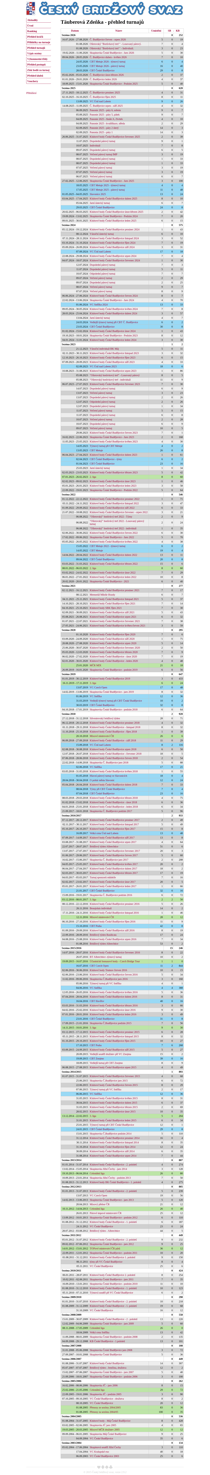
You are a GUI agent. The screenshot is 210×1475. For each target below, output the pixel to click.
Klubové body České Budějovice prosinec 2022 (114, 499)
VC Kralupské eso (99, 1451)
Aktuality (32, 20)
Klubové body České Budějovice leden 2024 (113, 340)
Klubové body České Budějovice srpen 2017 (113, 842)
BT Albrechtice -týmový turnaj (106, 957)
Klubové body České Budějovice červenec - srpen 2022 (119, 512)
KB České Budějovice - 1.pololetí (107, 1341)
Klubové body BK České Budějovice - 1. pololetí (115, 1182)
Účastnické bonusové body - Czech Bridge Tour (115, 961)
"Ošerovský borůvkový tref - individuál (110, 379)
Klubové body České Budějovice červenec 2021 (115, 621)
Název (118, 30)
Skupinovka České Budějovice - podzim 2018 (113, 709)
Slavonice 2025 (98, 194)
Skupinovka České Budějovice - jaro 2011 (112, 1279)
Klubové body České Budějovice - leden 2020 (114, 661)
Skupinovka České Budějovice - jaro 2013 (112, 1199)
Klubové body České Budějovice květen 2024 (114, 309)
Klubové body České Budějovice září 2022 (112, 507)
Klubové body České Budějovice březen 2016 (114, 1005)
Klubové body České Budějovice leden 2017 (113, 886)
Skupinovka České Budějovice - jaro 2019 (112, 691)
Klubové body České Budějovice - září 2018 (113, 740)
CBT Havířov (97, 1001)
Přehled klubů (35, 75)
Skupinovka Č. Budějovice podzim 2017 (111, 811)
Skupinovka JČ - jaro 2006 (104, 1385)
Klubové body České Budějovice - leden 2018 (114, 806)
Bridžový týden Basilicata (103, 934)
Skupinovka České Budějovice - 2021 (109, 581)
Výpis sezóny (34, 53)
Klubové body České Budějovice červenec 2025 (115, 136)
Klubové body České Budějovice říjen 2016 (112, 921)
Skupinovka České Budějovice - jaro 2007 (112, 1372)
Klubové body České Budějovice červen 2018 (114, 758)
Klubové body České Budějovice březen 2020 (114, 652)
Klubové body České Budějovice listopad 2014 (114, 1142)
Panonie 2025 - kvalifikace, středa (107, 123)
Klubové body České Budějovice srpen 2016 (113, 939)
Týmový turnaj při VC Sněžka (105, 983)
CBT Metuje (96, 450)
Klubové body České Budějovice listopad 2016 (114, 912)
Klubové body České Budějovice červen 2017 (114, 855)
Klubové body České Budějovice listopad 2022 (114, 503)
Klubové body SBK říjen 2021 (106, 608)
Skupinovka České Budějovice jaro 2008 (111, 1350)
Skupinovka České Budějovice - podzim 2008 (113, 1336)
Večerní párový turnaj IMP (103, 154)
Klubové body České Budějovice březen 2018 (114, 797)
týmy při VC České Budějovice (106, 1261)
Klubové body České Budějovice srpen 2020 (113, 643)
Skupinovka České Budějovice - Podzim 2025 (114, 83)
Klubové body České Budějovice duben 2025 (113, 198)
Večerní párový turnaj (101, 167)
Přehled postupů (36, 64)
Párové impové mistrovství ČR (106, 1213)
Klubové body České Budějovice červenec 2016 (115, 952)
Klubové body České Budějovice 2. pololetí (112, 1275)
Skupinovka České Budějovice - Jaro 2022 (112, 537)
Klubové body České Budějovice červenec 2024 (115, 260)
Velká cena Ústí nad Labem (104, 833)
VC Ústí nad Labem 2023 (103, 366)
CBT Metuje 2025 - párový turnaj (107, 189)
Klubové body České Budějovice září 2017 (112, 837)
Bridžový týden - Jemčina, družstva (108, 1367)
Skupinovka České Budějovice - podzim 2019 (113, 669)
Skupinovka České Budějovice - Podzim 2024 (114, 216)
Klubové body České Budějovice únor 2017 (113, 881)
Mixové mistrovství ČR (102, 736)
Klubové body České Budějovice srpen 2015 (113, 1067)
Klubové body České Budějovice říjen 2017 (112, 828)
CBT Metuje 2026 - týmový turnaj (107, 61)
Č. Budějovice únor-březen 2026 (107, 74)
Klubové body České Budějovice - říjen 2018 (113, 731)
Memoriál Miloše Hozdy (102, 594)
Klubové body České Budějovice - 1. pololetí (113, 1222)
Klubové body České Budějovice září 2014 (112, 1151)
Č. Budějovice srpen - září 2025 (106, 105)
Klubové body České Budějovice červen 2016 (114, 974)
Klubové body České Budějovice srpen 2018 (113, 749)
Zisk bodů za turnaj (38, 70)
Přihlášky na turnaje (38, 42)
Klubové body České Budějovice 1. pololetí (112, 1257)
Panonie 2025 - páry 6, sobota (105, 110)
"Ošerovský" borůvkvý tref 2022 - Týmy (111, 516)
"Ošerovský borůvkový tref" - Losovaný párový (115, 375)
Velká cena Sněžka (99, 1332)
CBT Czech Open (99, 965)
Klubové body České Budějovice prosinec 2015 (114, 1032)
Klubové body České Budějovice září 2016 (112, 930)
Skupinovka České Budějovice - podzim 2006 (113, 1376)
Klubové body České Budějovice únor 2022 (113, 572)
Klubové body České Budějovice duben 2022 (113, 555)
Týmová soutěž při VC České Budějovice (111, 1292)
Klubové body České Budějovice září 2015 (112, 1049)
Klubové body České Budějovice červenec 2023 (115, 384)
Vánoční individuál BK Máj (104, 348)
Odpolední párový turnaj (102, 273)
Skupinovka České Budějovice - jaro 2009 (112, 1323)
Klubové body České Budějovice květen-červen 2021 (117, 625)
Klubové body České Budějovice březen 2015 (114, 1107)
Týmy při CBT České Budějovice (107, 789)
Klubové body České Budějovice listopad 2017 (114, 824)
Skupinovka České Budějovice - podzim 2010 (113, 1283)
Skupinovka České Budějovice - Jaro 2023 (112, 437)
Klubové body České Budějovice (107, 1363)
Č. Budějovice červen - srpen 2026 (108, 39)
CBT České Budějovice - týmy (106, 459)
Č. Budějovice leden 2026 (103, 79)
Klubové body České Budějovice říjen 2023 (112, 357)
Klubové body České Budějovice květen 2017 (114, 864)
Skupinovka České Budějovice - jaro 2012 (112, 1244)
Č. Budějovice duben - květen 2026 (108, 57)
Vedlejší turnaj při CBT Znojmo (106, 1063)
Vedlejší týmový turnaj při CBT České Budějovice (116, 700)
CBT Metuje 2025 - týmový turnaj (107, 185)
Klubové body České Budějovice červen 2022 (114, 532)
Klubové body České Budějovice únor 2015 (113, 1111)
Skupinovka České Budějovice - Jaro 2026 (112, 52)
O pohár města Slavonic (102, 780)
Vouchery (32, 81)
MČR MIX (95, 665)
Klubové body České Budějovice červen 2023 (114, 432)
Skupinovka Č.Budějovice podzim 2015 (110, 1023)
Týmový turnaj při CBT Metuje (106, 446)
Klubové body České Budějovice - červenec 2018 (115, 753)
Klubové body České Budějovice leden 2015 (113, 1120)
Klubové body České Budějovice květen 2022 (114, 541)
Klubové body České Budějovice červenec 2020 (115, 647)
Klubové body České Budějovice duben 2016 (113, 996)
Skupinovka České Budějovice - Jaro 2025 (112, 180)
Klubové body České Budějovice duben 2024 (113, 313)
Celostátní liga (97, 1173)
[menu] (38, 50)
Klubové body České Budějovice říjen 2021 (112, 603)
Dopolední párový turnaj (102, 141)
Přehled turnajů (36, 47)
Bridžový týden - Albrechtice (105, 1230)
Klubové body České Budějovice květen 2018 (114, 771)
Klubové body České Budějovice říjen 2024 (112, 242)
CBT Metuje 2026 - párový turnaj (107, 66)
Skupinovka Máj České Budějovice (108, 1434)
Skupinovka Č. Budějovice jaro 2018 (109, 762)
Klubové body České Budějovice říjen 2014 (112, 1146)
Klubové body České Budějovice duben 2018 (113, 784)
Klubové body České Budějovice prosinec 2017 (114, 820)
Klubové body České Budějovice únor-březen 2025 (116, 211)
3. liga (93, 683)
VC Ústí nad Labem (100, 101)
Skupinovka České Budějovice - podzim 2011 (113, 1253)
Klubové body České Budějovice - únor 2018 (113, 802)
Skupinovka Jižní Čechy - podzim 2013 (110, 1177)
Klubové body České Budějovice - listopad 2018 (115, 727)
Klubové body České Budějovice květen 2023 (114, 441)
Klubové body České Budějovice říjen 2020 (112, 634)
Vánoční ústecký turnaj (102, 233)
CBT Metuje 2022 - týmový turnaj (107, 546)
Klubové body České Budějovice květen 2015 (114, 1098)
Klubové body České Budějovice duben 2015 (113, 1102)
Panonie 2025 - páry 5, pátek (105, 114)
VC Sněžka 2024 (99, 304)
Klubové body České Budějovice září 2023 (112, 362)
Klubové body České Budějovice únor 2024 (113, 331)
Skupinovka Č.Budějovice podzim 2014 (110, 1133)
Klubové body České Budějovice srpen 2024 (113, 256)
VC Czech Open (98, 687)
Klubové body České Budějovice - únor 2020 (113, 656)
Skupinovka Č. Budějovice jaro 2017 (109, 859)
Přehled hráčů (35, 36)
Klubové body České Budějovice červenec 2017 (115, 850)
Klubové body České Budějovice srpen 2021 (113, 616)
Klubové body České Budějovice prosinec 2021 (114, 590)
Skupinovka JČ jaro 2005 (103, 1425)
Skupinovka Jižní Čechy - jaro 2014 (108, 1169)
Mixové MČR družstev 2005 (105, 1429)
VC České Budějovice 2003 (104, 1456)
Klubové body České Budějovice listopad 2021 (114, 599)
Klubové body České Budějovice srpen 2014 (113, 1155)
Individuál (95, 145)
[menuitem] (38, 20)
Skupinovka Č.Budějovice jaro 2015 (109, 1080)
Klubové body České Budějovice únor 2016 (113, 1010)
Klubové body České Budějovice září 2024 (112, 247)
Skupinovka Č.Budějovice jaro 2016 (109, 979)
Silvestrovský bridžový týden (105, 718)
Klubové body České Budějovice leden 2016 (113, 1014)
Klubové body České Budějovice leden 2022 (113, 577)
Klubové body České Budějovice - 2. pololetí (113, 1164)
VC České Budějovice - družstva (107, 1398)
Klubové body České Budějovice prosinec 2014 (114, 1138)
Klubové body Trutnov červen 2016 (108, 970)
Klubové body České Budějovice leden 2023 (113, 485)
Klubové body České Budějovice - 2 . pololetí (113, 1319)
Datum (75, 30)
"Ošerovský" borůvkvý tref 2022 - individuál (113, 528)
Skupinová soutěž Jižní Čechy (105, 1447)
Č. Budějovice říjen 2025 (103, 97)
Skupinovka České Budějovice (106, 1354)
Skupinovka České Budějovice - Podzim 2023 (114, 335)
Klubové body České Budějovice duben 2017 (113, 868)
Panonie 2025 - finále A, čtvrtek (106, 119)
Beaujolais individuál (101, 908)
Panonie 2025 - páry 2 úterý (104, 127)
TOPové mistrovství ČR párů (105, 1248)
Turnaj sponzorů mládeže (103, 877)
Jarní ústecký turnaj (100, 203)
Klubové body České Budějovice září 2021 (112, 612)
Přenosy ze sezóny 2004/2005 (105, 1407)
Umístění (156, 30)
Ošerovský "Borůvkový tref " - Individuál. (112, 48)
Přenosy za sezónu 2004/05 (104, 1412)
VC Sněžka (96, 696)
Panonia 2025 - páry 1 (101, 132)
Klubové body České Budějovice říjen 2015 (112, 1040)
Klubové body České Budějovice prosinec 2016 (114, 904)
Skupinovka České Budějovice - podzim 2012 (113, 1217)
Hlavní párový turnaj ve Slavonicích (108, 775)
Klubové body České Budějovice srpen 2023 (113, 370)
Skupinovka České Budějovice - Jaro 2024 (112, 300)
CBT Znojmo (97, 1058)
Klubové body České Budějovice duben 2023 (113, 454)
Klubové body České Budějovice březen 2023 (114, 472)
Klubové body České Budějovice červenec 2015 (115, 1076)
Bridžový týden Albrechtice (104, 846)
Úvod (30, 25)
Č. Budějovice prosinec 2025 (105, 92)
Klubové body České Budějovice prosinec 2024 (114, 229)
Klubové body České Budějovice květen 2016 (114, 992)
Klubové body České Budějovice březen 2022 (114, 563)
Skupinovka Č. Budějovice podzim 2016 (111, 895)
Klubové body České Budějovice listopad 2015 (114, 1036)
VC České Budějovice (101, 1226)
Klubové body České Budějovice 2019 (110, 678)
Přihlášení (31, 93)
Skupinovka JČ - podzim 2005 (105, 1394)
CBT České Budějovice (102, 70)
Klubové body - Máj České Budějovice (110, 1420)
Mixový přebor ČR (100, 1204)
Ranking (32, 31)
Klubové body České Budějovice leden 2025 (113, 220)
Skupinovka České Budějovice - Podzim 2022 (114, 490)
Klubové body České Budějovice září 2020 (112, 638)
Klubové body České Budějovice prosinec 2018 (114, 722)
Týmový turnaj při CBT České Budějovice (112, 1124)
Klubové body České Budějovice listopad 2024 (114, 238)
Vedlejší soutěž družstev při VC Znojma (110, 1054)
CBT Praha (96, 926)
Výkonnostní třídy (37, 59)
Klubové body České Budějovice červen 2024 (114, 295)
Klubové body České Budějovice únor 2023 (113, 481)
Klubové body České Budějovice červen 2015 (114, 1085)
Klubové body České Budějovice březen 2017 (114, 873)
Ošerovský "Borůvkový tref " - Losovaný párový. (115, 44)
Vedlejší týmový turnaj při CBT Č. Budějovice (114, 322)
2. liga (93, 476)
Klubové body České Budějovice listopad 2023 (114, 353)
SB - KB (174, 30)
